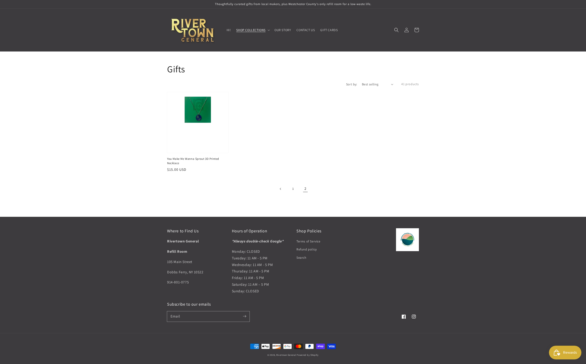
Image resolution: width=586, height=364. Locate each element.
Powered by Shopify (308, 354)
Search (301, 257)
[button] (396, 30)
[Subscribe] (244, 316)
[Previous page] (281, 189)
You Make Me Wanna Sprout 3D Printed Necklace (193, 161)
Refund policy (306, 249)
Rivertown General (286, 354)
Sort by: (351, 84)
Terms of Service (308, 241)
